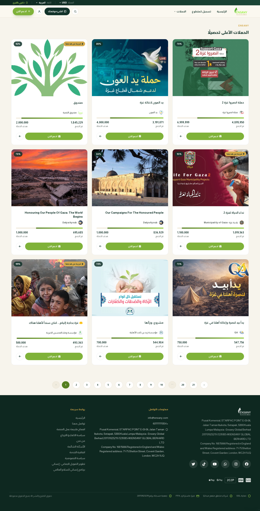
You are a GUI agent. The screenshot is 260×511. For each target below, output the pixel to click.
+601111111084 (160, 423)
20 (182, 384)
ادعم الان (21, 11)
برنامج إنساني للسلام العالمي (69, 469)
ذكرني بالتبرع (19, 2)
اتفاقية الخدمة (77, 452)
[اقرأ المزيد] (181, 136)
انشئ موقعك (55, 11)
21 (193, 384)
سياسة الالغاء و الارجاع (73, 435)
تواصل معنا (78, 423)
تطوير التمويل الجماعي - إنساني (68, 463)
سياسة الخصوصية (75, 458)
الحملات (181, 11)
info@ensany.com (158, 417)
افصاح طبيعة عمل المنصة (71, 429)
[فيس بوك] (246, 464)
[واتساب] (225, 464)
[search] (75, 11)
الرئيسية (222, 11)
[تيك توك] (204, 464)
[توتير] (193, 464)
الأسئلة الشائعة (76, 446)
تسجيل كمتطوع (201, 11)
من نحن (80, 440)
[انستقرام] (236, 464)
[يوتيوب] (215, 464)
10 (161, 384)
